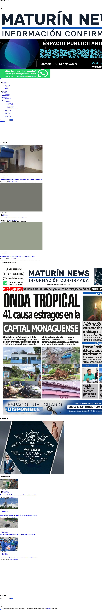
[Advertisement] (51, 130)
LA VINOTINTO (8, 98)
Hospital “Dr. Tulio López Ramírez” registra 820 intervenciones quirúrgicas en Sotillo (19, 557)
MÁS (3, 100)
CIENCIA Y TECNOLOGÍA (12, 109)
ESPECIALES (7, 113)
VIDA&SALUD (10, 107)
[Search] (0, 118)
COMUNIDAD (5, 82)
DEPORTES (4, 97)
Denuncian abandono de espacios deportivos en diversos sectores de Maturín (17, 256)
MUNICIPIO (7, 85)
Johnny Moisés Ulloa (13, 181)
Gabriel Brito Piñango (13, 559)
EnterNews (49, 608)
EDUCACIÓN (7, 90)
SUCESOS (4, 91)
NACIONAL (4, 93)
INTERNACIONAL (6, 95)
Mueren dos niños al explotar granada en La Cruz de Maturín (13, 217)
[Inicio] (0, 78)
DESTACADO (8, 116)
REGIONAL (4, 84)
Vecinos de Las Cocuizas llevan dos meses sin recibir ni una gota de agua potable (18, 494)
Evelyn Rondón (12, 497)
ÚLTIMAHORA (8, 110)
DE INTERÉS (7, 115)
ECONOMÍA (7, 94)
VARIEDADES (8, 101)
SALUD (6, 88)
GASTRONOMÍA (10, 104)
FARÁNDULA (10, 103)
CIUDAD (4, 81)
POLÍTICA (7, 87)
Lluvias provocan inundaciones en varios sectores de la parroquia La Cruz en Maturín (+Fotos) (21, 179)
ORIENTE (7, 112)
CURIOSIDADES (10, 106)
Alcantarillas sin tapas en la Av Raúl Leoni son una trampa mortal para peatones (17, 534)
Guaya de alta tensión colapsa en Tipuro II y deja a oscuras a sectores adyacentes (18, 515)
